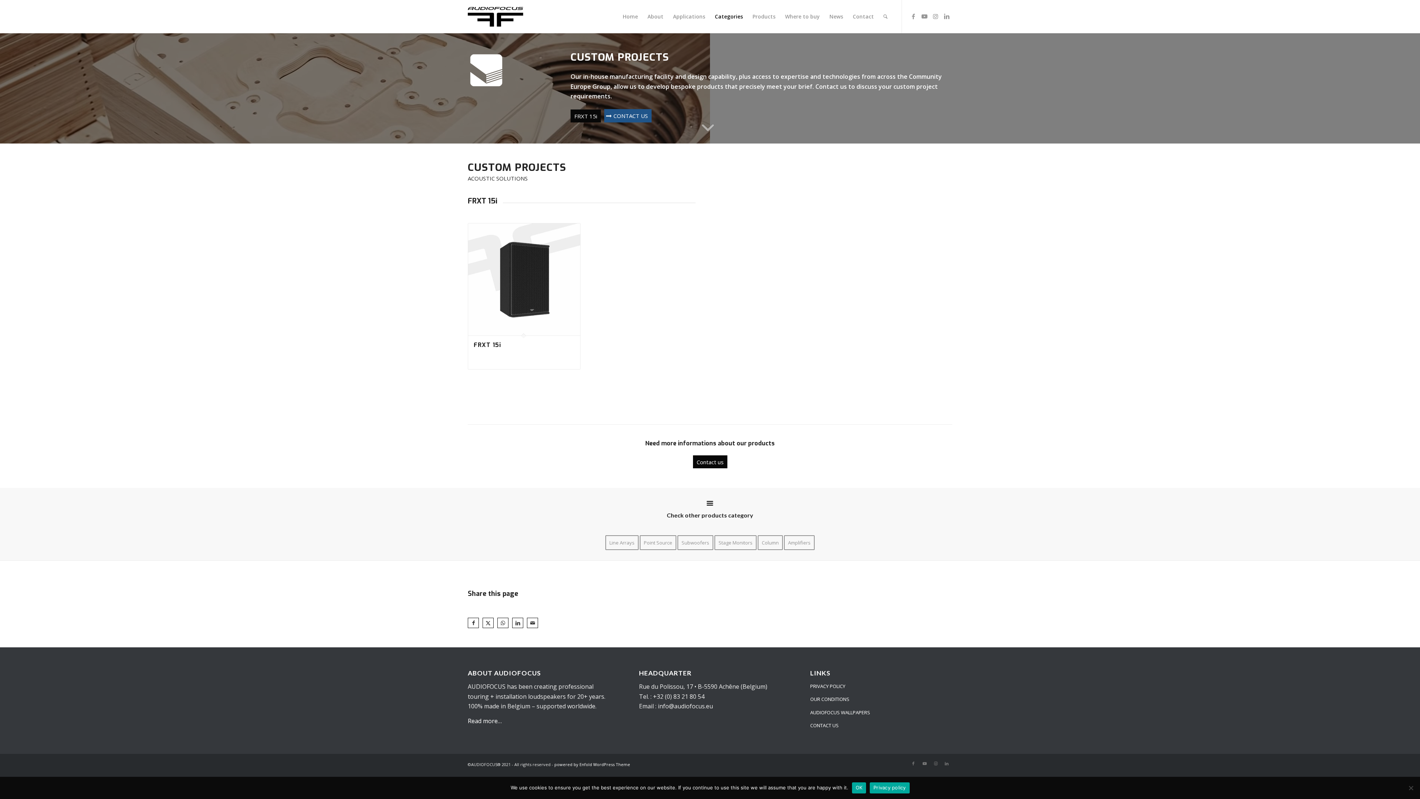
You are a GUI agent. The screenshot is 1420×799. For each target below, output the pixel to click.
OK (859, 787)
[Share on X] (488, 623)
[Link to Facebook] (913, 16)
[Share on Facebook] (473, 623)
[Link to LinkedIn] (946, 16)
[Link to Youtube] (924, 16)
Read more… (485, 721)
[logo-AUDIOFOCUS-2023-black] (504, 16)
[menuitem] (630, 16)
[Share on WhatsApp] (502, 623)
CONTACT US (824, 725)
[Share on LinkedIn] (517, 623)
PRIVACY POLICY (827, 686)
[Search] (885, 16)
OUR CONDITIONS (829, 699)
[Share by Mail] (532, 623)
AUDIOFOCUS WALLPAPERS (840, 712)
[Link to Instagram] (935, 16)
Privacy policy (889, 787)
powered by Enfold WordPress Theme (592, 764)
